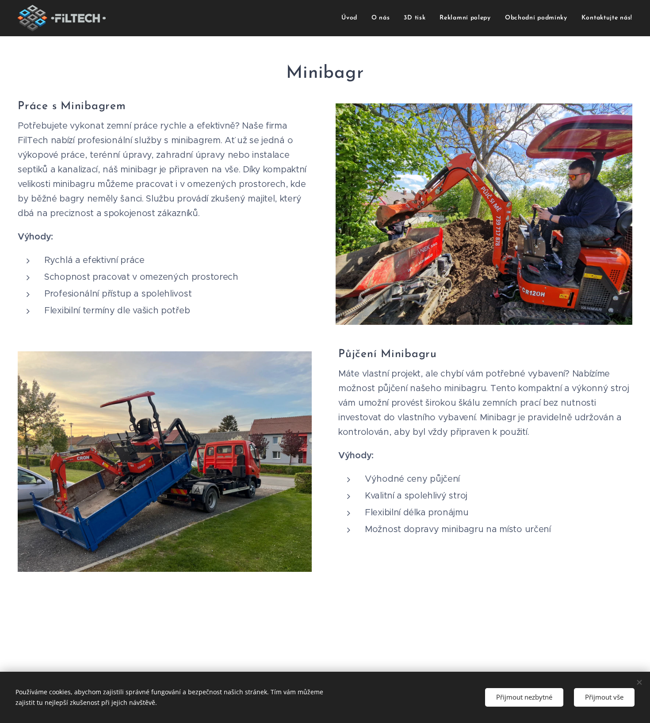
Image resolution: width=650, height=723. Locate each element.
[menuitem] (351, 18)
